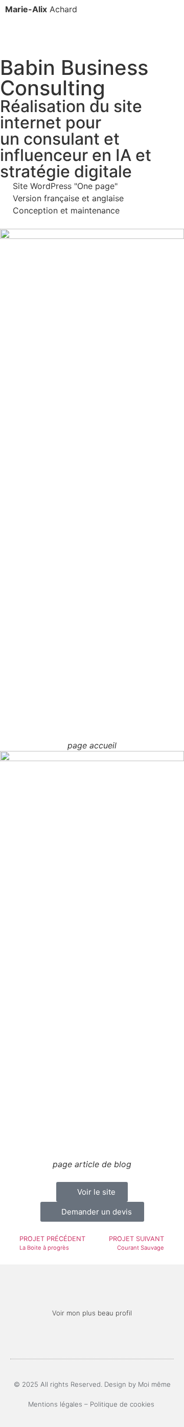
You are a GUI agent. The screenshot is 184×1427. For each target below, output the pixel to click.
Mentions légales (55, 1404)
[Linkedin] (92, 1339)
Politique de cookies (123, 1404)
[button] (92, 31)
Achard (41, 9)
